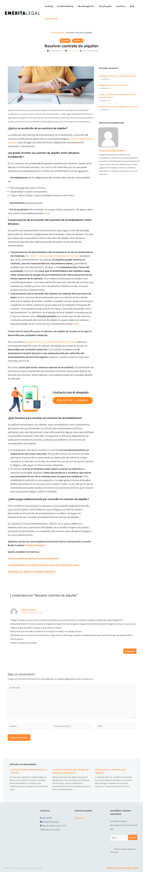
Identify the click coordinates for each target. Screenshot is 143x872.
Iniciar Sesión (51, 18)
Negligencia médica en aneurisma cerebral (117, 76)
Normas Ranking (65, 6)
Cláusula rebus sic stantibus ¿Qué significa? (110, 771)
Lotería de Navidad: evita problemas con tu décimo (28, 771)
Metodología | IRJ (86, 6)
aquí (45, 213)
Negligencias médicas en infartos (113, 85)
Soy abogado (105, 6)
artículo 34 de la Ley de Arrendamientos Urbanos (50, 341)
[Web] (115, 726)
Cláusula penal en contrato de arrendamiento (33, 558)
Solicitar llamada (72, 400)
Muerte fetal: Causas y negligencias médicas (118, 106)
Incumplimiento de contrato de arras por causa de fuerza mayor (44, 565)
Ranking (49, 6)
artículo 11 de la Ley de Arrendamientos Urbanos (53, 255)
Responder (130, 651)
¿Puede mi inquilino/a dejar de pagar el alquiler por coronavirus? (70, 771)
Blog (132, 6)
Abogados (79, 818)
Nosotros (120, 6)
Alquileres (61, 32)
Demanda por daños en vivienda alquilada (31, 571)
